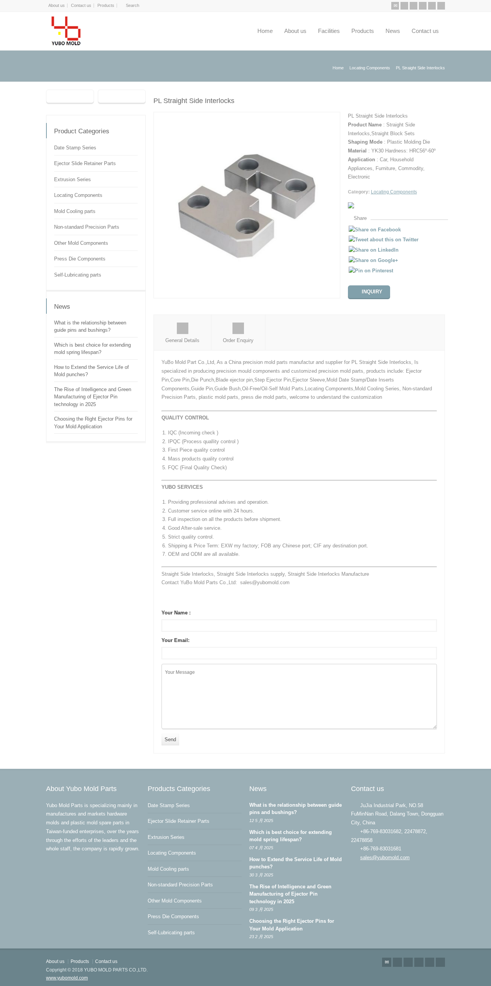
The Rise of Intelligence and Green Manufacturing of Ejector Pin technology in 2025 (92, 397)
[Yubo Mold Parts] (66, 31)
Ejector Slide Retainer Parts (85, 163)
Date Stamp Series (75, 148)
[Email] (395, 6)
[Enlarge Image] (246, 116)
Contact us (81, 5)
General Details (182, 340)
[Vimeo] (432, 6)
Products (105, 5)
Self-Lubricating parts (77, 275)
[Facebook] (413, 6)
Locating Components (394, 192)
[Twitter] (404, 6)
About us (56, 5)
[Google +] (423, 6)
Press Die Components (79, 259)
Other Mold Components (81, 243)
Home (265, 31)
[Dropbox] (441, 6)
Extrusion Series (72, 179)
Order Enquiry (238, 340)
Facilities (329, 31)
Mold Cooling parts (75, 211)
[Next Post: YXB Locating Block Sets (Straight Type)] (122, 97)
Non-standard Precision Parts (86, 227)
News (393, 31)
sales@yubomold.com (385, 857)
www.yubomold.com (67, 978)
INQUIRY (372, 292)
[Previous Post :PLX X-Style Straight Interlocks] (70, 97)
